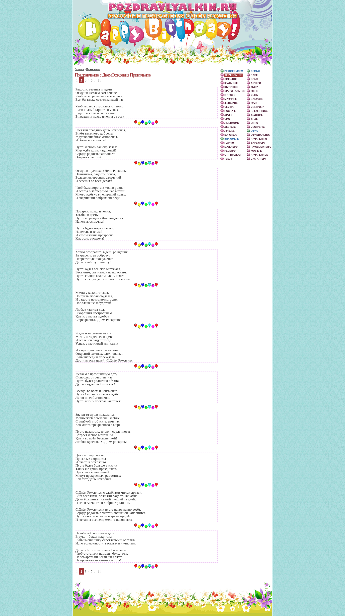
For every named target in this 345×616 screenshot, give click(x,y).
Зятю (254, 123)
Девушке (230, 127)
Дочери (256, 83)
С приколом (232, 154)
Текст (228, 158)
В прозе (229, 95)
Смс (227, 119)
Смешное (230, 79)
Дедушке (257, 115)
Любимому (231, 123)
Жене (254, 91)
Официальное (260, 135)
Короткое (230, 135)
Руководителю (261, 146)
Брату (254, 79)
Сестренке (258, 127)
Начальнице (259, 154)
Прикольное (93, 69)
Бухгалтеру (258, 158)
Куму (254, 103)
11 (99, 80)
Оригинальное (234, 91)
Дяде (254, 119)
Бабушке (257, 99)
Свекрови (257, 107)
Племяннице (259, 111)
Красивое (231, 83)
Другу (228, 115)
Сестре (229, 107)
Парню (229, 142)
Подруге (230, 111)
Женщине (231, 103)
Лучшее (229, 131)
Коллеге (256, 150)
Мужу (254, 87)
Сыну (254, 95)
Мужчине (230, 99)
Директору (258, 142)
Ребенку (230, 150)
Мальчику (231, 146)
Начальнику (259, 139)
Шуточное (231, 87)
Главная (79, 69)
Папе (254, 75)
